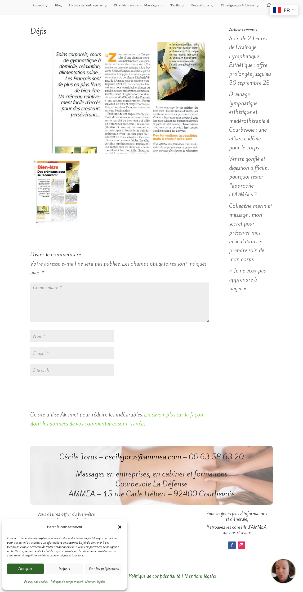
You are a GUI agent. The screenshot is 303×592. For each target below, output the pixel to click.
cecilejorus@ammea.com (143, 457)
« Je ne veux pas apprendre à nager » (247, 279)
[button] (119, 527)
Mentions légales (95, 582)
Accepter (25, 568)
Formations (200, 6)
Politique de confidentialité (67, 582)
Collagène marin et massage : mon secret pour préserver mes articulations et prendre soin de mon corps (250, 232)
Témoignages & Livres (238, 6)
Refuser (65, 568)
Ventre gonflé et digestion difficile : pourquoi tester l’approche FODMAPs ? (249, 176)
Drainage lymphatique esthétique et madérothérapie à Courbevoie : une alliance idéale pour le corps (249, 120)
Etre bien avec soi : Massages (136, 6)
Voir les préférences (104, 568)
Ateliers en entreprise (85, 6)
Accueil (38, 6)
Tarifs (175, 6)
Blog (58, 6)
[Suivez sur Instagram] (241, 545)
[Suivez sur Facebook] (232, 545)
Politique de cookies (36, 582)
